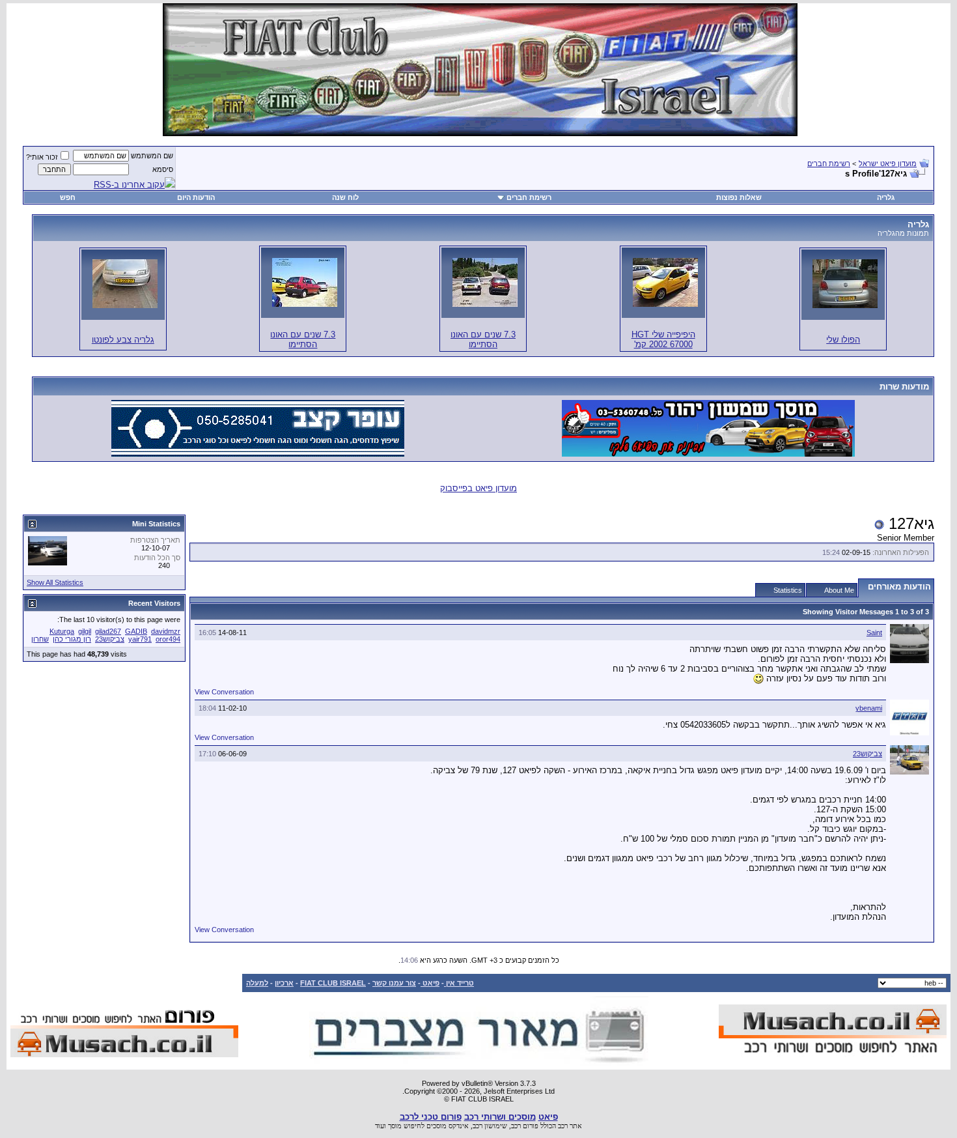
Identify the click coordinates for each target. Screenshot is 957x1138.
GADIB (136, 631)
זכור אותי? (42, 157)
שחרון (40, 639)
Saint (874, 632)
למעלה (257, 983)
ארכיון (284, 983)
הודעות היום (196, 197)
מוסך (395, 1126)
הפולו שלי (843, 340)
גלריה (886, 197)
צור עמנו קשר (394, 983)
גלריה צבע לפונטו (123, 340)
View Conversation (224, 692)
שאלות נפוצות (739, 197)
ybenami (868, 708)
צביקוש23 (867, 754)
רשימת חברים (828, 163)
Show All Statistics (55, 582)
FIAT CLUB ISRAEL (333, 983)
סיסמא (162, 169)
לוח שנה (345, 197)
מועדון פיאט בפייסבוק (478, 488)
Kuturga (61, 631)
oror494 (168, 639)
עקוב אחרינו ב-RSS (129, 185)
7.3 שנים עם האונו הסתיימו (483, 339)
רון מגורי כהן (72, 639)
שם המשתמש (152, 156)
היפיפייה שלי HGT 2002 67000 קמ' (663, 339)
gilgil (84, 631)
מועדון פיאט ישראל (888, 163)
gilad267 (108, 631)
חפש (68, 197)
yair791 (140, 639)
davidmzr (165, 631)
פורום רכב (524, 1126)
